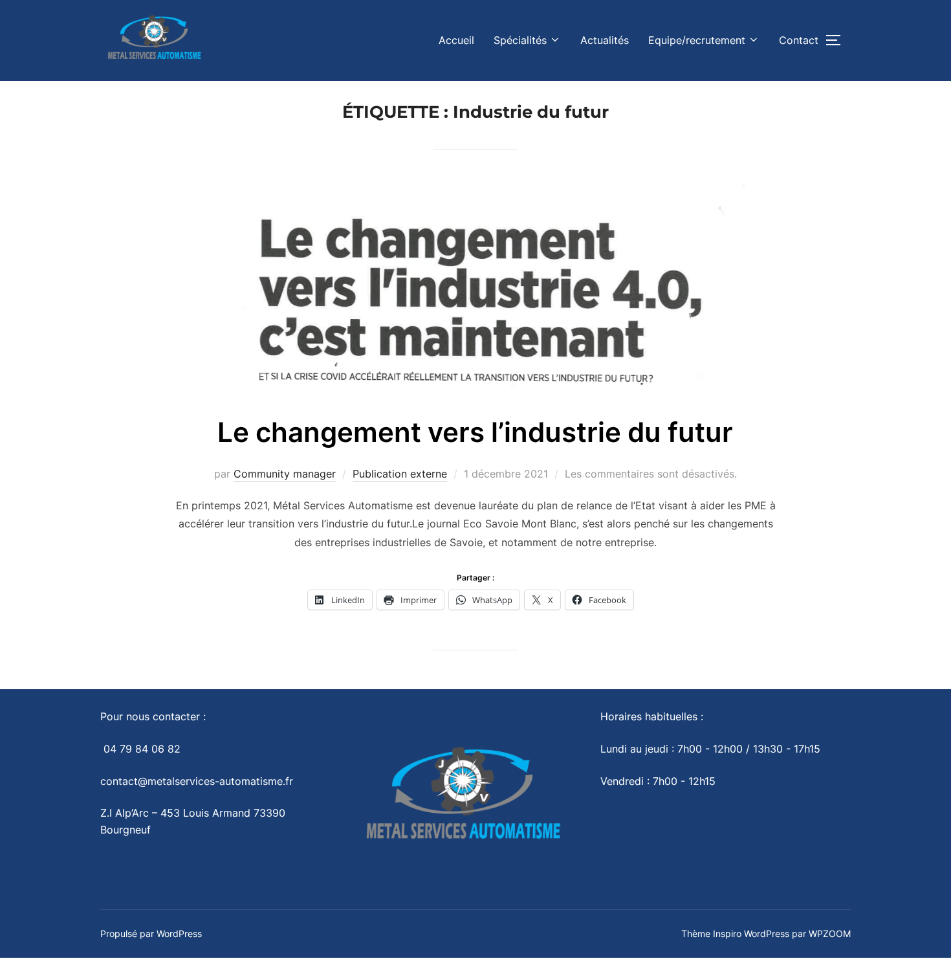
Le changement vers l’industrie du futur (475, 431)
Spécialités (520, 40)
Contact (798, 40)
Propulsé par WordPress (151, 933)
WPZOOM (830, 933)
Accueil (456, 40)
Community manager (285, 473)
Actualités (604, 40)
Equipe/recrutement (696, 40)
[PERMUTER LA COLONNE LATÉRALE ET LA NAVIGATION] (838, 40)
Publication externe (400, 473)
